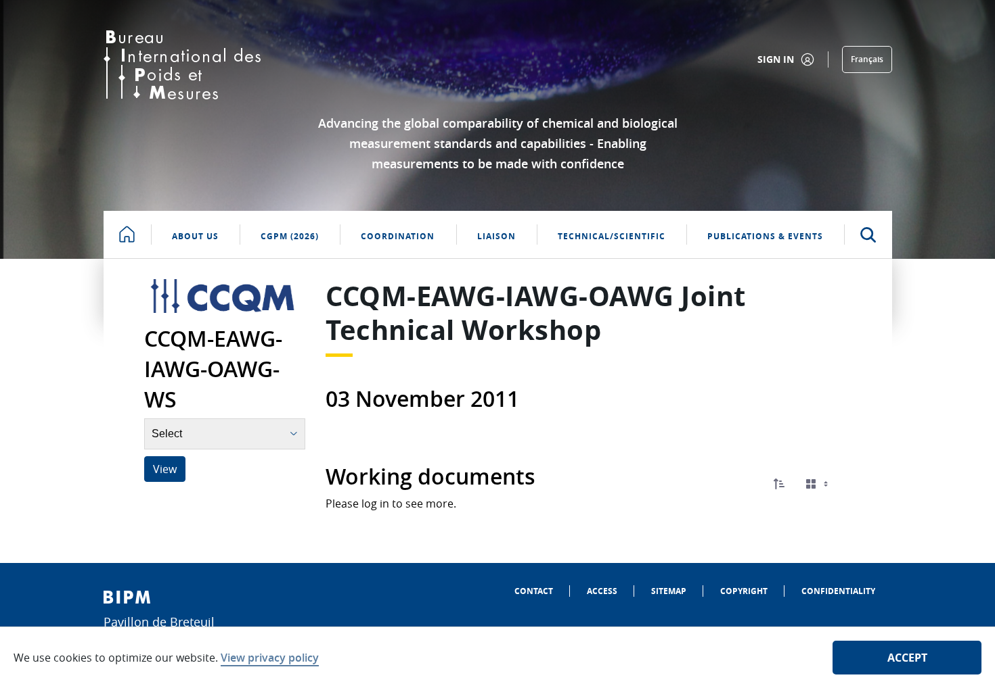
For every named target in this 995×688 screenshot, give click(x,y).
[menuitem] (534, 591)
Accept (907, 657)
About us (195, 236)
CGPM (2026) (290, 236)
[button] (779, 484)
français (867, 59)
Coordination (398, 236)
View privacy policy (270, 657)
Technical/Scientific (611, 236)
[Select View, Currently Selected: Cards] (818, 484)
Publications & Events (765, 236)
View (165, 469)
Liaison (496, 236)
